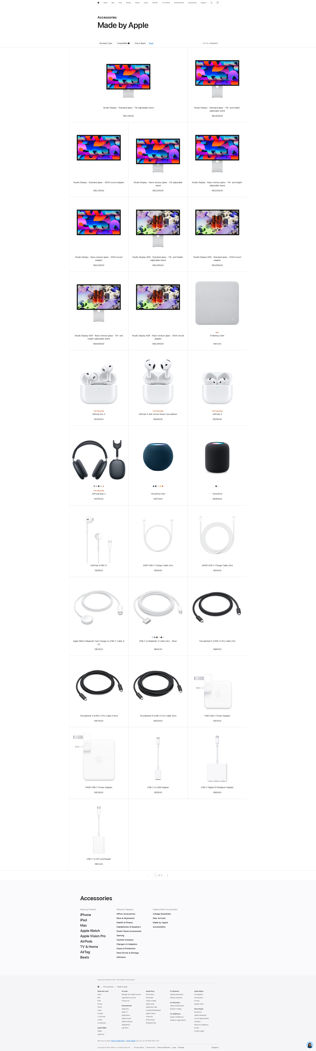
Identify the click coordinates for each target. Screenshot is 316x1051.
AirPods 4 (217, 414)
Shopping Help (151, 1023)
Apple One (125, 1009)
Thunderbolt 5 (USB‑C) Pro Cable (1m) (217, 641)
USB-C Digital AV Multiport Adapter (217, 787)
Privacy (197, 1001)
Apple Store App (151, 1007)
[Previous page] (148, 875)
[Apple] (98, 986)
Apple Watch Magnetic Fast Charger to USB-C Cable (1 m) (98, 642)
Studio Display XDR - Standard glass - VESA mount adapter (217, 258)
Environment (198, 998)
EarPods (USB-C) (99, 565)
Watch (100, 1007)
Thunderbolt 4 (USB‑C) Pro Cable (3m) (158, 716)
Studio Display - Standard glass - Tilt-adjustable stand (128, 107)
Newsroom (198, 1012)
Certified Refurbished (153, 1010)
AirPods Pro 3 (98, 414)
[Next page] (167, 875)
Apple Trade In (151, 1013)
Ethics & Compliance (201, 1025)
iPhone (100, 1004)
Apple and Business (176, 994)
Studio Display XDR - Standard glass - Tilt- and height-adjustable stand (158, 258)
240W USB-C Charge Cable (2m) (217, 565)
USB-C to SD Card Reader (99, 859)
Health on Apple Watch (178, 1020)
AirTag (100, 1020)
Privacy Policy (139, 1047)
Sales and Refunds (163, 1047)
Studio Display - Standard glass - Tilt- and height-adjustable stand (217, 109)
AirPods (100, 1013)
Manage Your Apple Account (131, 994)
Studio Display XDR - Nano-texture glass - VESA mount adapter (158, 337)
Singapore (214, 1047)
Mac (99, 998)
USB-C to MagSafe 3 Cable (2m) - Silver (158, 641)
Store (99, 994)
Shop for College (175, 1009)
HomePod (217, 494)
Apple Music (126, 1015)
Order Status (150, 1020)
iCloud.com (125, 1001)
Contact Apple (199, 1031)
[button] (211, 2)
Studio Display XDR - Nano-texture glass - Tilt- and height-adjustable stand (99, 337)
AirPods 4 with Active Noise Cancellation (158, 414)
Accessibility (198, 994)
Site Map (181, 1047)
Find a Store (150, 994)
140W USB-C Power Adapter (98, 787)
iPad (99, 1001)
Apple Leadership (200, 1015)
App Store (125, 1028)
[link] (309, 1044)
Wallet (100, 1031)
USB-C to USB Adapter (158, 787)
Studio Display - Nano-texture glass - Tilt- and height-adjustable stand (217, 184)
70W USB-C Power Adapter (217, 716)
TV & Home (101, 1016)
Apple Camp (150, 1004)
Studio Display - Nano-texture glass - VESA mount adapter (98, 258)
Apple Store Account (129, 998)
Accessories (102, 1023)
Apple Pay (101, 1034)
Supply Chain (198, 1004)
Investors (197, 1021)
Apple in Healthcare (177, 1017)
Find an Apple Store (117, 1041)
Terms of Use (150, 1047)
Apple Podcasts (127, 1021)
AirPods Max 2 (98, 494)
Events (196, 1028)
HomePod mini (158, 494)
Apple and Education (177, 1006)
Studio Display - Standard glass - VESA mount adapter (98, 182)
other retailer (131, 1041)
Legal (174, 1047)
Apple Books (126, 1025)
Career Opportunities (201, 1018)
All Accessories (108, 987)
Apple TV (125, 1012)
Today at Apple (151, 1001)
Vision (100, 1010)
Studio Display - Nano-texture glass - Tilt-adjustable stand (158, 184)
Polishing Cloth (217, 335)
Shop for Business (176, 998)
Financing (149, 1016)
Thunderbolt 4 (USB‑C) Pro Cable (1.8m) (99, 716)
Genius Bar (149, 998)
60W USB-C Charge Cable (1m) (158, 565)
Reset (151, 43)
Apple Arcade (126, 1018)
